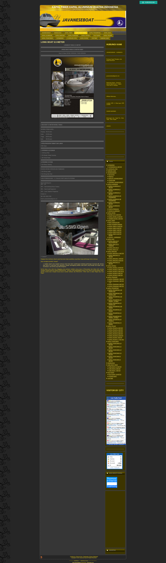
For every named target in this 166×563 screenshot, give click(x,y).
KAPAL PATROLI (112, 265)
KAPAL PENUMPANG (113, 288)
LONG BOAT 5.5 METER (52, 42)
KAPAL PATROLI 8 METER (116, 273)
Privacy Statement (93, 556)
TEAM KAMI (112, 180)
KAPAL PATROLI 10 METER (116, 267)
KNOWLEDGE (111, 363)
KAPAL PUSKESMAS (113, 341)
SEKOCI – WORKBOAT (115, 237)
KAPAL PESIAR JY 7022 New (116, 339)
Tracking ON (121, 444)
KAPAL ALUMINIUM (113, 184)
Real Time (116, 444)
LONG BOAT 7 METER (114, 370)
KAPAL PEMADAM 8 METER (116, 284)
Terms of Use (79, 556)
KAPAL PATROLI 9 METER (116, 275)
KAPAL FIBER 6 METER (115, 228)
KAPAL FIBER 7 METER (115, 230)
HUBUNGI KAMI (112, 171)
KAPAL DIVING (111, 213)
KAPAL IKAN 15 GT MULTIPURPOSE (114, 242)
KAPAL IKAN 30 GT (114, 247)
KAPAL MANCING (112, 251)
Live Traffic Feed (116, 398)
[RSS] (41, 557)
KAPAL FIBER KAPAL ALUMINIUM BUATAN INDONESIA (85, 7)
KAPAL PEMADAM (112, 277)
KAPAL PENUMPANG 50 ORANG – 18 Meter (115, 317)
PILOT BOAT (111, 372)
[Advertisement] (115, 519)
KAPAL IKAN (111, 239)
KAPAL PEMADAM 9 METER (116, 286)
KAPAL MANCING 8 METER (116, 260)
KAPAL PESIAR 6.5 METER (116, 335)
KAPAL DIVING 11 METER (115, 217)
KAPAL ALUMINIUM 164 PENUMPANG (115, 196)
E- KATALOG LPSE (112, 169)
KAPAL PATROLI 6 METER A (116, 269)
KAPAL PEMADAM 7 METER (116, 279)
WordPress (76, 560)
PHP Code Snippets (76, 562)
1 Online (111, 467)
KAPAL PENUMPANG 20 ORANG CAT (115, 304)
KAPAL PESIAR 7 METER (115, 337)
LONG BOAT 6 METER (114, 368)
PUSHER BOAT (113, 376)
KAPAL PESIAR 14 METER (116, 332)
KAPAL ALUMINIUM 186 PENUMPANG (115, 200)
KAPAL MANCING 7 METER (116, 258)
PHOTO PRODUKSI (114, 209)
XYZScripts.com (90, 562)
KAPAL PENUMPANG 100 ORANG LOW (115, 294)
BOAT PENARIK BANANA (115, 224)
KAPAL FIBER (111, 220)
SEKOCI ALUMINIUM (114, 211)
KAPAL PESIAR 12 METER (116, 330)
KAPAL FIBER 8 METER (115, 232)
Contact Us (72, 556)
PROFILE (111, 176)
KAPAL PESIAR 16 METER (116, 333)
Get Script (111, 444)
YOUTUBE (110, 378)
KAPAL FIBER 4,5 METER (115, 226)
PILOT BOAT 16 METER (115, 374)
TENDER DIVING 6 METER (116, 218)
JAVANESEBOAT (112, 172)
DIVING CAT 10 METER (115, 215)
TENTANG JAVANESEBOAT (116, 182)
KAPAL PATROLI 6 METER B (116, 271)
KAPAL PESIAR (112, 326)
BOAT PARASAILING (114, 222)
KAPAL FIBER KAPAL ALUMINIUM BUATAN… (114, 402)
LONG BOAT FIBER (113, 365)
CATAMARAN (111, 165)
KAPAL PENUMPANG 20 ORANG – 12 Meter (115, 300)
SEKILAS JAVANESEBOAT (116, 178)
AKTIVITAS (112, 174)
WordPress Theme (84, 560)
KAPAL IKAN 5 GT (113, 249)
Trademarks (86, 556)
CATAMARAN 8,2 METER (115, 167)
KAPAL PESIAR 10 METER (116, 328)
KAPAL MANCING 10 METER (116, 253)
